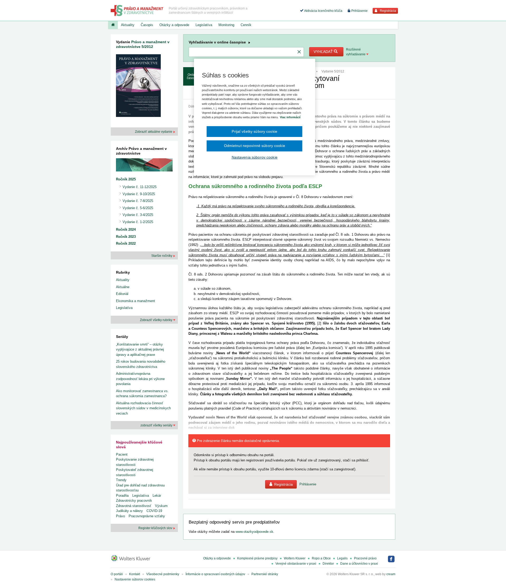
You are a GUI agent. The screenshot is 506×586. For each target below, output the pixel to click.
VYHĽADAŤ (324, 52)
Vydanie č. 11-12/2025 (140, 187)
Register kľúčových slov (155, 528)
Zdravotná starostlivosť (133, 506)
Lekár (157, 496)
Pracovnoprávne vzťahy (147, 516)
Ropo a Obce (321, 558)
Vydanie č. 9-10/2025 (139, 194)
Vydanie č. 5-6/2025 (138, 208)
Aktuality (127, 25)
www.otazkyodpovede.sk (254, 532)
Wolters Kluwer (294, 558)
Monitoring (226, 25)
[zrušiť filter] (299, 52)
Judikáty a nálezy (129, 511)
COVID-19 (154, 511)
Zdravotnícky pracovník (134, 501)
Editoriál (122, 294)
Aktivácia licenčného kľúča (322, 11)
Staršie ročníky (162, 256)
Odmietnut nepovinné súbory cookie (254, 146)
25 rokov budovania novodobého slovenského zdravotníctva (140, 364)
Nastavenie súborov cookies (135, 579)
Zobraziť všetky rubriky (156, 320)
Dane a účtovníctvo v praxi (359, 563)
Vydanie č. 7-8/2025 (138, 201)
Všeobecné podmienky (162, 574)
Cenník (246, 25)
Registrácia (387, 11)
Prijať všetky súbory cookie (254, 131)
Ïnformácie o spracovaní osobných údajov (215, 574)
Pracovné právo (365, 558)
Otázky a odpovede (174, 25)
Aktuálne (122, 287)
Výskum (161, 506)
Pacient (122, 454)
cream (390, 574)
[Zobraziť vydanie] (138, 87)
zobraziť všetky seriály (156, 425)
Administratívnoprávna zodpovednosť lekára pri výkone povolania (140, 379)
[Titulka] (113, 25)
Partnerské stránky (264, 574)
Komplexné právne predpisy (257, 558)
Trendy (121, 480)
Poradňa (122, 496)
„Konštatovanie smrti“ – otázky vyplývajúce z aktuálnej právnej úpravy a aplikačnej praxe (140, 349)
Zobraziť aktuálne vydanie (154, 132)
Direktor (328, 563)
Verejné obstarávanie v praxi (295, 563)
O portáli (117, 574)
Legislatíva (204, 25)
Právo (120, 516)
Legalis (342, 558)
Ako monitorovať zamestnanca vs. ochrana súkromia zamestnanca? (142, 393)
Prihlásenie (359, 11)
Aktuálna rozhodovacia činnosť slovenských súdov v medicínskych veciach (143, 408)
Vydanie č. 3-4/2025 (138, 215)
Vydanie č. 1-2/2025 (138, 222)
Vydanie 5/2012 (333, 71)
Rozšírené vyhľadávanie (356, 52)
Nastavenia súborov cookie (255, 157)
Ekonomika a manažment (135, 301)
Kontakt (134, 574)
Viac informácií (290, 117)
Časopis (147, 25)
